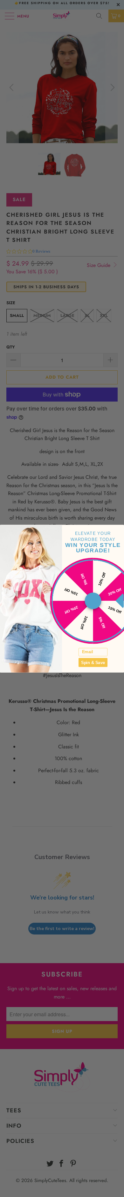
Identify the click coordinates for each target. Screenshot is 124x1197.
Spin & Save (93, 662)
